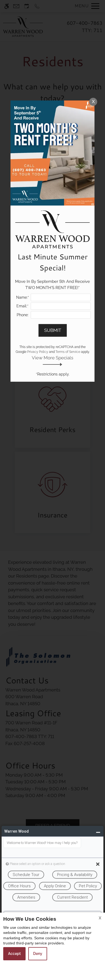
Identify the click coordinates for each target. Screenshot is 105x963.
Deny (37, 953)
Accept (14, 953)
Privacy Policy (37, 352)
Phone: (23, 315)
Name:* (22, 297)
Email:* (22, 306)
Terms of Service (67, 352)
